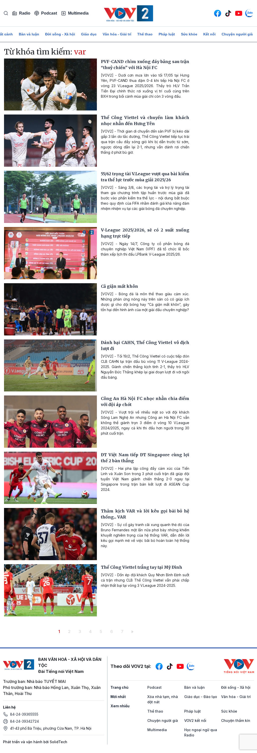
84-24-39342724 (24, 721)
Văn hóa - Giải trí (117, 34)
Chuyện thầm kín (235, 720)
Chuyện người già (237, 34)
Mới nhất (118, 696)
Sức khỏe (189, 34)
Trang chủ (119, 687)
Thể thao (145, 34)
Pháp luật (167, 34)
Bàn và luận (29, 34)
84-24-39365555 (24, 714)
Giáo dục (89, 34)
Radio (24, 13)
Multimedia (78, 13)
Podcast (49, 13)
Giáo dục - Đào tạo (200, 696)
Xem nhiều (120, 706)
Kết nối (209, 34)
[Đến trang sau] (133, 631)
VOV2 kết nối (195, 720)
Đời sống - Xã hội (60, 34)
